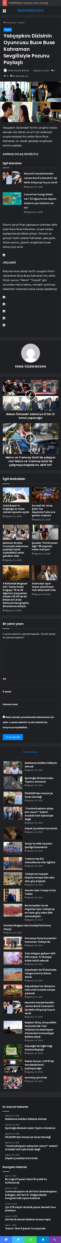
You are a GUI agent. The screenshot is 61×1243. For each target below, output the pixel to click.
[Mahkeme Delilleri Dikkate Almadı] (13, 767)
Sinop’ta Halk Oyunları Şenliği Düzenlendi (38, 845)
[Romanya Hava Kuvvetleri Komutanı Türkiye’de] (13, 943)
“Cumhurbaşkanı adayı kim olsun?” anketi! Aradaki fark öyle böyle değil (39, 814)
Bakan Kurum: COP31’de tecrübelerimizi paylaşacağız (39, 1065)
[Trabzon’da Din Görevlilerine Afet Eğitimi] (13, 863)
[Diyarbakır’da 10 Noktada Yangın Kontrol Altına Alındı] (13, 974)
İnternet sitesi (10, 704)
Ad (5, 678)
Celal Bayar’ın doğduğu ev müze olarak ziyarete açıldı (16, 509)
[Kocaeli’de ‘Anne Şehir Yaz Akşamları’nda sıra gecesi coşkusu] (45, 494)
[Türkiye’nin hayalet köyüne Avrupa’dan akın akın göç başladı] (13, 878)
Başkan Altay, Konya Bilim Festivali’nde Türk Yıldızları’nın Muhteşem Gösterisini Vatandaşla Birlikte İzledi (40, 1030)
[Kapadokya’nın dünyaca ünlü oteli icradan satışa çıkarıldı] (13, 990)
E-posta (8, 691)
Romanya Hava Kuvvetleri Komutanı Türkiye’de (40, 940)
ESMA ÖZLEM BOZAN (18, 70)
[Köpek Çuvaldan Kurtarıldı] (13, 833)
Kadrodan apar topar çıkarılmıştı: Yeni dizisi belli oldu (44, 587)
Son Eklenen (30, 752)
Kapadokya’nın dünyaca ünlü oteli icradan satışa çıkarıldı (40, 989)
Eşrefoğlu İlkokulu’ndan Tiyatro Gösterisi (39, 779)
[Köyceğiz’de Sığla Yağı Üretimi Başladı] (13, 1050)
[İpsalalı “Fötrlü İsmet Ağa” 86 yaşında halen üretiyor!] (45, 532)
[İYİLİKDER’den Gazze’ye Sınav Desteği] (13, 798)
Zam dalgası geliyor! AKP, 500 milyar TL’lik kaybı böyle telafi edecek (40, 957)
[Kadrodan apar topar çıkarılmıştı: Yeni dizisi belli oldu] (45, 572)
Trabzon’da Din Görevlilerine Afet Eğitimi (40, 860)
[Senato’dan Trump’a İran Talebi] (13, 895)
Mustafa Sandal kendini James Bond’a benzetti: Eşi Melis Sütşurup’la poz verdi (40, 178)
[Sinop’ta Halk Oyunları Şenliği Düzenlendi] (13, 848)
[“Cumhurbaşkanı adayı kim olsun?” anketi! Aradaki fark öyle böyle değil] (13, 813)
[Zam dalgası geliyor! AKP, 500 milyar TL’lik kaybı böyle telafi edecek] (13, 958)
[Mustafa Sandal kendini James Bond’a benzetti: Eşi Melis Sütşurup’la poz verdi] (12, 177)
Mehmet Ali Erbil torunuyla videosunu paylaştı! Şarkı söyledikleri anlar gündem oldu (15, 549)
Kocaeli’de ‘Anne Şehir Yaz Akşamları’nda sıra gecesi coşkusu (43, 510)
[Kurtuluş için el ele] (13, 1082)
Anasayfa (11, 22)
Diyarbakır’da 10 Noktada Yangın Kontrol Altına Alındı (40, 973)
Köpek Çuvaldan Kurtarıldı (41, 828)
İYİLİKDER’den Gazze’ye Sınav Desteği (28, 3)
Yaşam (21, 22)
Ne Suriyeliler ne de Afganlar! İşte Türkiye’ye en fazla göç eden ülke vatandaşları (40, 911)
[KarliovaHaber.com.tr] (30, 10)
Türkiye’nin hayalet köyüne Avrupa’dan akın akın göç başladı (40, 877)
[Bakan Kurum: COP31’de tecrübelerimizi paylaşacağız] (13, 1066)
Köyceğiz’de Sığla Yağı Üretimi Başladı (38, 1047)
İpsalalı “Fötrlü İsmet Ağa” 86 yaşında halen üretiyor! (45, 546)
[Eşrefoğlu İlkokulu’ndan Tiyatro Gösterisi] (13, 782)
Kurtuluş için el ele (36, 1077)
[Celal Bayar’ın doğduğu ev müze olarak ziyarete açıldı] (16, 494)
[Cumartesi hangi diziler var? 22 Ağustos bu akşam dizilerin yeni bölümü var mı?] (12, 198)
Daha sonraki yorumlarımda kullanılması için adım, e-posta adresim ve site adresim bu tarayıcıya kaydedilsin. (28, 722)
